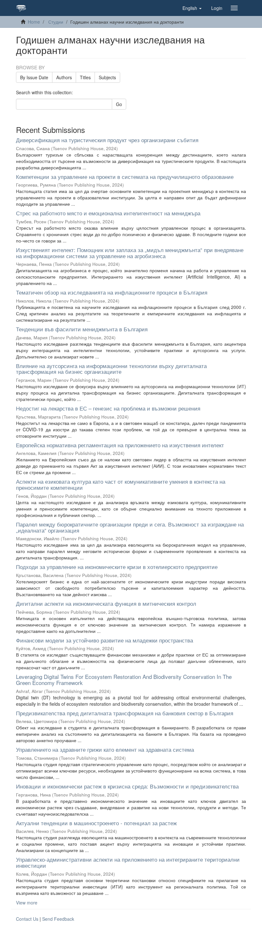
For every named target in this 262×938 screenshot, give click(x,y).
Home (34, 22)
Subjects (107, 77)
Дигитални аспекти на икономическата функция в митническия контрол (106, 603)
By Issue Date (34, 77)
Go (119, 104)
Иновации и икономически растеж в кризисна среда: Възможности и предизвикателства (127, 786)
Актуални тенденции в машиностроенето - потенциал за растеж (96, 823)
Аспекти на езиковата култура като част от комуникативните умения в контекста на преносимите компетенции (120, 484)
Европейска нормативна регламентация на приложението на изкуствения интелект (120, 445)
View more (26, 902)
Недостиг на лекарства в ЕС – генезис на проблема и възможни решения (108, 408)
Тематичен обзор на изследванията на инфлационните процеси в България (111, 292)
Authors (64, 77)
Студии (55, 22)
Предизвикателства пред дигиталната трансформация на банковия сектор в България (124, 713)
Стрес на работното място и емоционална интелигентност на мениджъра (108, 213)
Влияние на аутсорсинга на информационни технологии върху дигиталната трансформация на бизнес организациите (111, 369)
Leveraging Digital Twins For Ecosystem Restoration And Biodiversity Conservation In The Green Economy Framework (124, 680)
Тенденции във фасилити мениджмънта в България (82, 329)
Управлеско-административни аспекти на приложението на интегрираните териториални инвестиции (128, 862)
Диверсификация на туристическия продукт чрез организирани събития (107, 140)
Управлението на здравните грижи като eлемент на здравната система (105, 749)
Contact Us (27, 919)
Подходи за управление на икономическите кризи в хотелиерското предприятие (117, 567)
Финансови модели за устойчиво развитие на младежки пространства (104, 640)
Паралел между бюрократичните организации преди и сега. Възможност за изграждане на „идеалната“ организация (130, 527)
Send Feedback (58, 919)
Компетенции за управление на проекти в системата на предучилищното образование (125, 177)
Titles (85, 77)
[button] (192, 8)
